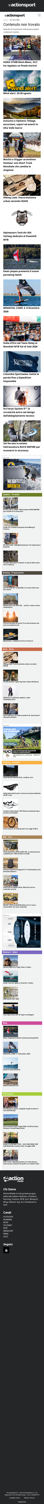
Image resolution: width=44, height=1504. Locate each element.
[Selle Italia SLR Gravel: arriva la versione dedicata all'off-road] (22, 786)
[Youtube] (6, 1250)
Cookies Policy (14, 1498)
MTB (5, 1228)
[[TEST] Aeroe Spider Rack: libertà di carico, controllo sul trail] (22, 880)
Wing (5, 1233)
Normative (22, 1502)
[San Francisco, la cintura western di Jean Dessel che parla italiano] (22, 709)
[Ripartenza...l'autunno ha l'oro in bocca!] (22, 634)
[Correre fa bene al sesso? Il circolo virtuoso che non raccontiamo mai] (22, 616)
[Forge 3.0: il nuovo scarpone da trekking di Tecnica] (22, 520)
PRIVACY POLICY (29, 1498)
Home (5, 20)
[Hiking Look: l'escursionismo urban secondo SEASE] (22, 657)
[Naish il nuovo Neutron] (22, 1063)
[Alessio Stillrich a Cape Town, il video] (22, 960)
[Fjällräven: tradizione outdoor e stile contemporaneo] (22, 691)
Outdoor (8, 1216)
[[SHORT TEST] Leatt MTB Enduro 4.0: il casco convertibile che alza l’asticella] (22, 898)
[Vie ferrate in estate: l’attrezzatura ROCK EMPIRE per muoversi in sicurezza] (22, 503)
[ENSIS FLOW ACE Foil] (22, 1079)
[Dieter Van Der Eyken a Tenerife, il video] (22, 976)
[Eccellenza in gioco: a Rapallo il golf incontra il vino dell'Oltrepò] (22, 1102)
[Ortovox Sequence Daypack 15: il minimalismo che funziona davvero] (22, 863)
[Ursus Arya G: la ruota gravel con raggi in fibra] (22, 822)
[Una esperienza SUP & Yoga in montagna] (22, 1008)
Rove (5, 1222)
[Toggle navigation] (39, 15)
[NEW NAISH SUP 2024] (22, 992)
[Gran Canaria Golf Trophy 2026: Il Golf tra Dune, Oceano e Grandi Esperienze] (22, 1120)
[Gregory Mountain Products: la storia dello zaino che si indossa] (22, 556)
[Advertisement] (22, 1284)
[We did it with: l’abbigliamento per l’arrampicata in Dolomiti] (22, 538)
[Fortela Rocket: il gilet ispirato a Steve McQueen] (22, 675)
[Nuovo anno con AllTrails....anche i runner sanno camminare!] (22, 599)
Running (7, 1219)
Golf (5, 1236)
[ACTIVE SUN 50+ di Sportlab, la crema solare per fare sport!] (22, 581)
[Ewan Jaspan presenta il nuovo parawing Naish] (22, 1031)
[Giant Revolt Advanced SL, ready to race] (22, 771)
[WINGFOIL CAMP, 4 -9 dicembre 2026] (22, 1047)
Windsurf (8, 1231)
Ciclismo (7, 1225)
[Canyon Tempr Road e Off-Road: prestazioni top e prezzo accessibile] (22, 804)
